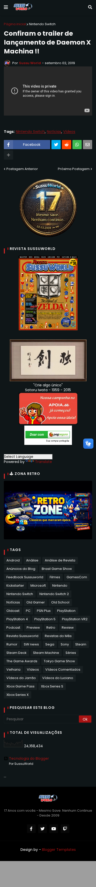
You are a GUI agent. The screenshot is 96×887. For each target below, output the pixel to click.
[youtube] (53, 828)
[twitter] (42, 828)
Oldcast (12, 610)
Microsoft (38, 585)
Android (13, 560)
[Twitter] (56, 144)
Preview (33, 627)
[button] (6, 7)
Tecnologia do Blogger (29, 758)
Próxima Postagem (74, 169)
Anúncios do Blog (20, 568)
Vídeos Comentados (62, 669)
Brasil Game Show (57, 568)
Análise (32, 560)
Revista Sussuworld (22, 635)
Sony (65, 644)
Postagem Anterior (22, 169)
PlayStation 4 (17, 619)
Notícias (54, 132)
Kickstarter (15, 585)
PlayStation (66, 610)
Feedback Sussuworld (24, 577)
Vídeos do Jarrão (21, 677)
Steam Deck (16, 652)
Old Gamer (35, 602)
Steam (80, 644)
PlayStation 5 (45, 619)
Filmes (55, 577)
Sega (49, 644)
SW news (31, 644)
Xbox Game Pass (20, 686)
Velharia (13, 669)
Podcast (13, 627)
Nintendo (59, 585)
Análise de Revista (60, 560)
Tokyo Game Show (59, 661)
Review (68, 627)
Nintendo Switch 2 (54, 594)
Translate (43, 461)
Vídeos (69, 132)
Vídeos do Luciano (57, 677)
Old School (60, 602)
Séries (71, 652)
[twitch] (65, 828)
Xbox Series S (52, 686)
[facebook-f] (31, 828)
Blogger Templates (59, 849)
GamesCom (77, 577)
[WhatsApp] (77, 144)
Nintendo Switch (42, 24)
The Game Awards (21, 661)
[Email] (87, 144)
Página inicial (15, 24)
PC (28, 610)
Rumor (11, 644)
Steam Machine (46, 652)
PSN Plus (44, 610)
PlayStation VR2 (75, 619)
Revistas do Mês (58, 635)
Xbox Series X (17, 694)
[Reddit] (66, 144)
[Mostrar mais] (8, 155)
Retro (50, 627)
